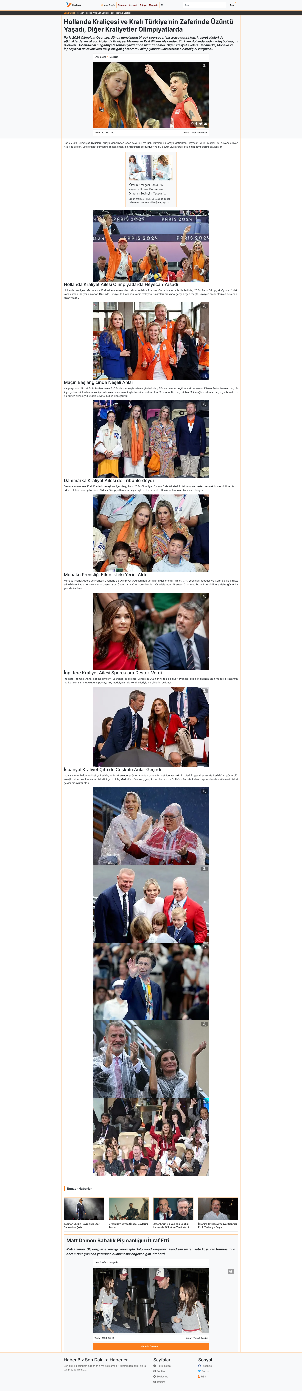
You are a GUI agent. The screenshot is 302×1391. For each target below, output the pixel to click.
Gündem (122, 5)
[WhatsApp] (192, 124)
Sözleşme (162, 1376)
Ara (232, 5)
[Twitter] (200, 124)
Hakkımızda (163, 1365)
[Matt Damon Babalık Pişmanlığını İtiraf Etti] (151, 1300)
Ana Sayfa (109, 5)
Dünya (143, 5)
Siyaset (133, 5)
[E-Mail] (205, 124)
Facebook (207, 1365)
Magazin (153, 5)
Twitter (205, 1371)
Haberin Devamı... (150, 1346)
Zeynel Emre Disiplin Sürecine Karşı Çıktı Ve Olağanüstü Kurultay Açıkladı (112, 13)
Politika (160, 1371)
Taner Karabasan (198, 132)
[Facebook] (196, 124)
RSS (203, 1376)
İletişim (160, 1381)
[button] (163, 5)
